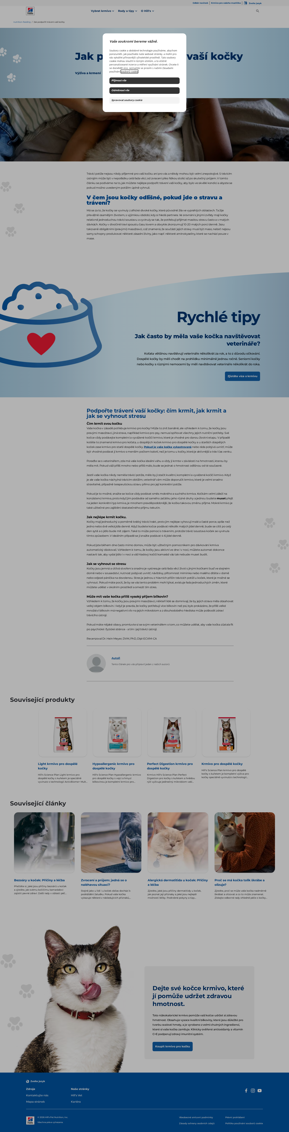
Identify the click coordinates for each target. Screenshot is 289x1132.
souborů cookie (129, 71)
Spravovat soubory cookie (126, 100)
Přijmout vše (118, 80)
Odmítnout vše (120, 90)
